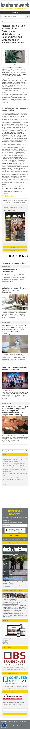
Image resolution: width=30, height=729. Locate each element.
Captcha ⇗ (21, 532)
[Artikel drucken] (26, 256)
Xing (21, 615)
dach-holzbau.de (13, 608)
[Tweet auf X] (13, 256)
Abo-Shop (5, 642)
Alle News (5, 484)
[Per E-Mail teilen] (23, 256)
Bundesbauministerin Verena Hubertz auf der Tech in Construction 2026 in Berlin (14, 479)
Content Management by (8, 726)
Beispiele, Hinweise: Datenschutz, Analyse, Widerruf (14, 539)
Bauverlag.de (4, 727)
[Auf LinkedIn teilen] (20, 256)
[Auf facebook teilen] (10, 256)
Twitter (25, 615)
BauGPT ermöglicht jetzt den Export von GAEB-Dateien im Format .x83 (13, 464)
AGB (17, 721)
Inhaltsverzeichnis (15, 250)
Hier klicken (17, 531)
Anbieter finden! (15, 714)
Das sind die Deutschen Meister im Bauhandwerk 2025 (14, 369)
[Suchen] (27, 16)
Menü (16, 12)
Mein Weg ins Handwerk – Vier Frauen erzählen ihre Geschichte (14, 290)
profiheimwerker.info (18, 613)
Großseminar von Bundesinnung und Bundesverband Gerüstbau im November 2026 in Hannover (14, 459)
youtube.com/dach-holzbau (10, 605)
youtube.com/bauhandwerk (10, 604)
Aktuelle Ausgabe (7, 638)
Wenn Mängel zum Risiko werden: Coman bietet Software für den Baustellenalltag (13, 469)
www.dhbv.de (5, 193)
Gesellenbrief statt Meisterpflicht (9, 271)
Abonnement (15, 247)
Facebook (7, 616)
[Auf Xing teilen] (16, 256)
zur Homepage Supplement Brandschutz (13, 669)
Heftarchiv (5, 643)
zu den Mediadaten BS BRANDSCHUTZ (13, 667)
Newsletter (4, 721)
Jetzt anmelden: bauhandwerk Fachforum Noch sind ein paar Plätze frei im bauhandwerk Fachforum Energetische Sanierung (14, 329)
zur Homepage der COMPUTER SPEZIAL (13, 688)
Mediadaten (5, 640)
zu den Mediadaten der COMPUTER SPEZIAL (14, 686)
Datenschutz (23, 721)
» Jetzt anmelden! (15, 535)
